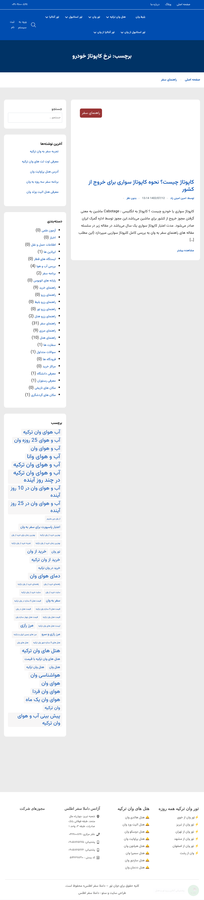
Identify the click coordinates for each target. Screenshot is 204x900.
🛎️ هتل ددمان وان (137, 867)
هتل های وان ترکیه (41, 651)
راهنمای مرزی (47, 330)
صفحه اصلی (183, 4)
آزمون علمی (49, 230)
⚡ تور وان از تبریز (187, 824)
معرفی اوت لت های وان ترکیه (40, 161)
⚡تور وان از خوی (188, 817)
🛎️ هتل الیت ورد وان (136, 824)
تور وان (96, 17)
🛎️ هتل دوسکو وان (137, 831)
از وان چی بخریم (53, 519)
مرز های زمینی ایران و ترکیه (25, 634)
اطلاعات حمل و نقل (43, 244)
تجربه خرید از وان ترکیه (21, 543)
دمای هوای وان (45, 576)
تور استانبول (75, 17)
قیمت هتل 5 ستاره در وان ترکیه (27, 601)
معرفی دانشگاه (46, 373)
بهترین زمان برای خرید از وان (23, 535)
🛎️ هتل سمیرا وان (137, 853)
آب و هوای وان (45, 448)
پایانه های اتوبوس (44, 280)
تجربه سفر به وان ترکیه (44, 151)
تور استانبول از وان (135, 32)
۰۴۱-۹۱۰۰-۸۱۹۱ (19, 4)
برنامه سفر (49, 273)
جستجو (57, 109)
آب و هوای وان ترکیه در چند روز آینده (36, 476)
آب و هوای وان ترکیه (36, 464)
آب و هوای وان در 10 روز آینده (35, 492)
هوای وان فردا (46, 691)
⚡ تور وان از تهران (187, 831)
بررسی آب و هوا (46, 266)
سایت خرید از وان (53, 592)
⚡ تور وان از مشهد (186, 839)
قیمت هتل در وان (23, 609)
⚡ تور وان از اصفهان (186, 846)
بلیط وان (140, 17)
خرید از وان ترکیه (45, 560)
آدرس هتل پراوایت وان (44, 172)
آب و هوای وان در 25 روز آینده (35, 507)
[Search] (14, 118)
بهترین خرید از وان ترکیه (50, 535)
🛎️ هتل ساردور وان (137, 860)
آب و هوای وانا (43, 456)
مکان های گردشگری (43, 395)
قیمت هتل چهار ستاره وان (27, 617)
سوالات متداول (46, 352)
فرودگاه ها (49, 359)
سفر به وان (53, 600)
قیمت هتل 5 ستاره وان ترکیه (48, 609)
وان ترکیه (52, 708)
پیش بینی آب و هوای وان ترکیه (39, 720)
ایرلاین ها (50, 252)
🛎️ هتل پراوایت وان (136, 839)
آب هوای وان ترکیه (41, 432)
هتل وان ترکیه (118, 17)
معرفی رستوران (46, 380)
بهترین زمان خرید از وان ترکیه (48, 543)
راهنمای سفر (169, 80)
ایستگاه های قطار (45, 259)
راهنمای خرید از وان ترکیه (28, 584)
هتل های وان (22, 642)
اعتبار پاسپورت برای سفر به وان (40, 527)
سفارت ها (49, 345)
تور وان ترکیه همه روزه (179, 808)
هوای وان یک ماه (43, 699)
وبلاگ (168, 4)
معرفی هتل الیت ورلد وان (42, 192)
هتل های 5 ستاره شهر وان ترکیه (46, 642)
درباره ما (155, 4)
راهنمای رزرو (48, 295)
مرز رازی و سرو (51, 634)
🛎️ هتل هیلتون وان (136, 846)
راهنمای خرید (47, 287)
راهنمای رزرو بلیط (45, 302)
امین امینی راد (182, 198)
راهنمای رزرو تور (46, 309)
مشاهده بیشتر (185, 250)
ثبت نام (12, 25)
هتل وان (54, 667)
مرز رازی (26, 625)
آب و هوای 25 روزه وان (37, 440)
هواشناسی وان (45, 675)
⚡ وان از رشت (189, 853)
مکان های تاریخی (45, 388)
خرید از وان (36, 551)
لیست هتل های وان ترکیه (49, 626)
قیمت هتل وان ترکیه (51, 617)
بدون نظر (131, 198)
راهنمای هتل (48, 338)
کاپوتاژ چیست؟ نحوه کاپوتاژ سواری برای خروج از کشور (141, 186)
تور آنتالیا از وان (106, 32)
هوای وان (50, 683)
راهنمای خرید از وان (52, 584)
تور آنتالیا (54, 17)
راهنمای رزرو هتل (45, 316)
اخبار (53, 237)
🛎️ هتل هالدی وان (137, 817)
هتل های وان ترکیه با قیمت (42, 659)
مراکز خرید (49, 366)
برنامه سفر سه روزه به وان (42, 182)
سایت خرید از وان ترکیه (31, 592)
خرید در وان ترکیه (49, 568)
